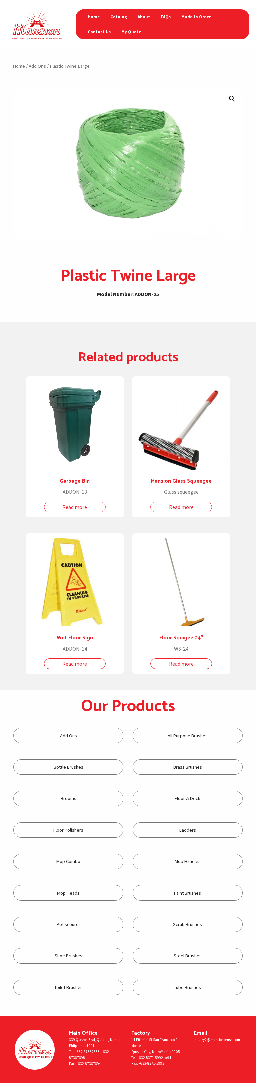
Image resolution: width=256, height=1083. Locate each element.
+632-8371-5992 (150, 1057)
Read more (74, 507)
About (144, 16)
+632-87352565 (87, 1051)
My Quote (131, 31)
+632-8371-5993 (151, 1063)
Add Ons (37, 66)
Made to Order (196, 16)
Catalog (118, 16)
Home (94, 16)
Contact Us (99, 31)
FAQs (166, 16)
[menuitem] (93, 16)
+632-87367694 (88, 1063)
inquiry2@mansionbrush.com (217, 1039)
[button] (232, 99)
